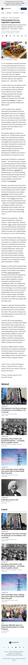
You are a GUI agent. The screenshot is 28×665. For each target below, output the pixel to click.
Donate (24, 8)
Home (2, 12)
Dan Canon (14, 414)
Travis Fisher (14, 475)
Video (2, 623)
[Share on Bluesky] (6, 35)
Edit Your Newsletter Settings (16, 651)
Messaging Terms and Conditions (14, 654)
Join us (6, 651)
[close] (26, 3)
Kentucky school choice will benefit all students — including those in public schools (12, 441)
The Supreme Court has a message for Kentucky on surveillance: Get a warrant (13, 410)
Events (22, 12)
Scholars (15, 12)
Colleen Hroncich (15, 31)
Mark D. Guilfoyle (5, 444)
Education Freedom (14, 17)
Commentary (4, 17)
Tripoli (14, 660)
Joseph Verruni (5, 475)
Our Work (8, 12)
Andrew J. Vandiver (17, 444)
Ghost (23, 658)
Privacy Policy (17, 653)
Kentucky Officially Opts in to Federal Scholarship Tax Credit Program (12, 627)
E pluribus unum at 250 (9, 500)
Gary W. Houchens (6, 501)
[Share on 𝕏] (2, 35)
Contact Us (10, 653)
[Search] (19, 8)
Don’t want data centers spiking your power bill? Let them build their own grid (12, 471)
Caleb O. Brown (5, 31)
